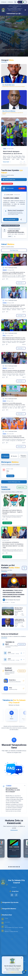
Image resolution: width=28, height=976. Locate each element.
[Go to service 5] (15, 866)
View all (24, 568)
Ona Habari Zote (14, 250)
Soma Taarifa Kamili (10, 219)
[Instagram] (12, 895)
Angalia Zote (21, 487)
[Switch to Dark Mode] (15, 2)
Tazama (11, 475)
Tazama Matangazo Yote (14, 481)
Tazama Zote (22, 644)
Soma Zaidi (7, 161)
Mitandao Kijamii (12, 2)
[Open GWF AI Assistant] (24, 972)
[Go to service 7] (18, 866)
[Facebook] (16, 895)
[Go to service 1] (8, 866)
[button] (14, 798)
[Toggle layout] (22, 958)
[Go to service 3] (12, 866)
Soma (9, 236)
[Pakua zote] (21, 653)
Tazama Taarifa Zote (10, 179)
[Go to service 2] (10, 866)
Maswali (4, 2)
